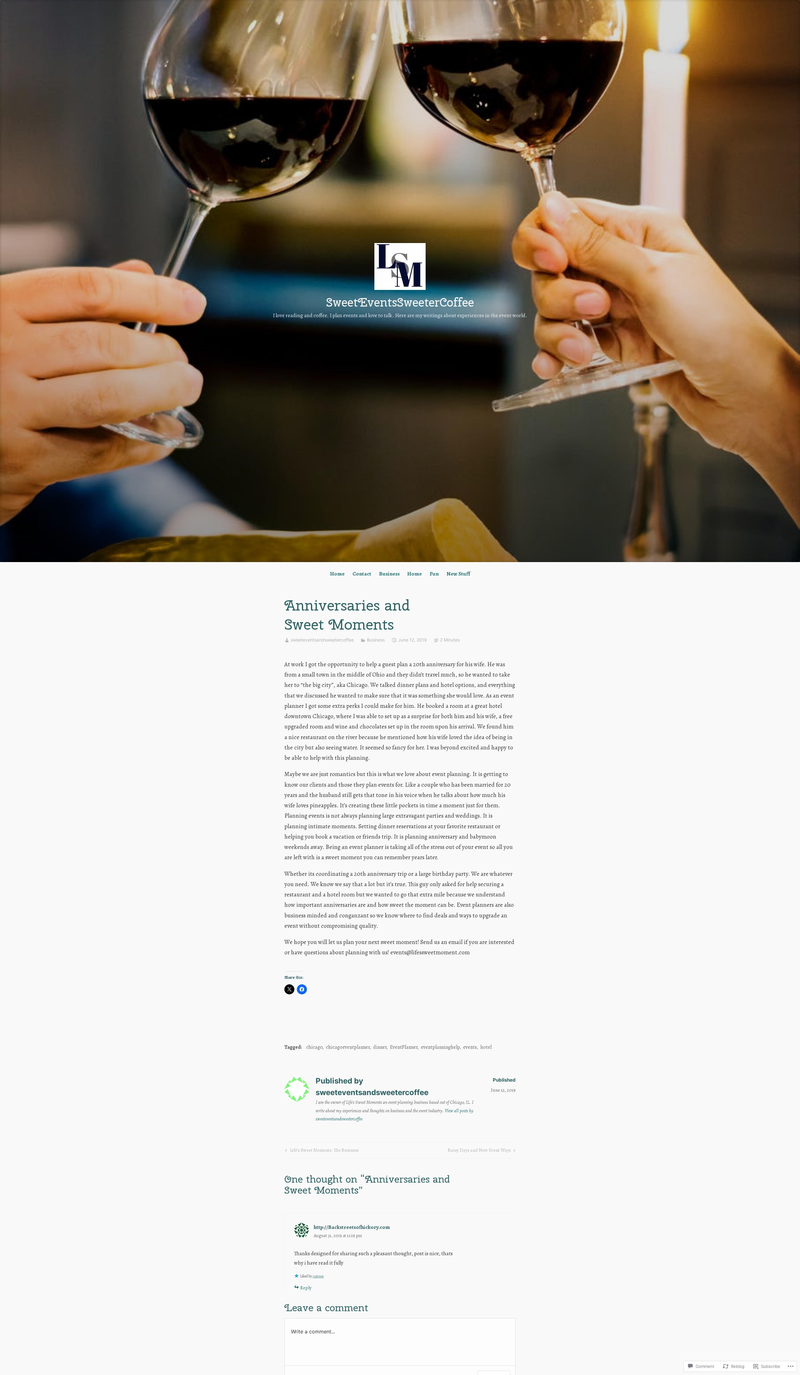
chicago (314, 1047)
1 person (318, 1276)
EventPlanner (404, 1047)
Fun (434, 573)
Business (389, 573)
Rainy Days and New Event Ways (479, 1151)
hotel (486, 1047)
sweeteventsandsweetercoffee (322, 639)
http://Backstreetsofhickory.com (352, 1227)
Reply (306, 1288)
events (470, 1047)
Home (337, 573)
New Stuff (458, 573)
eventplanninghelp (440, 1047)
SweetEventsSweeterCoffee (400, 302)
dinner (380, 1047)
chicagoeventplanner (348, 1047)
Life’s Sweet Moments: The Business (321, 1151)
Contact (361, 573)
